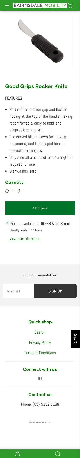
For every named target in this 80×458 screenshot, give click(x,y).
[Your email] (18, 291)
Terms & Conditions (40, 353)
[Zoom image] (40, 42)
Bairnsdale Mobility (43, 422)
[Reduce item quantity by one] (7, 191)
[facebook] (40, 378)
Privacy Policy (40, 342)
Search (40, 332)
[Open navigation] (10, 5)
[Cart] (70, 5)
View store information (24, 238)
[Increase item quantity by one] (19, 191)
